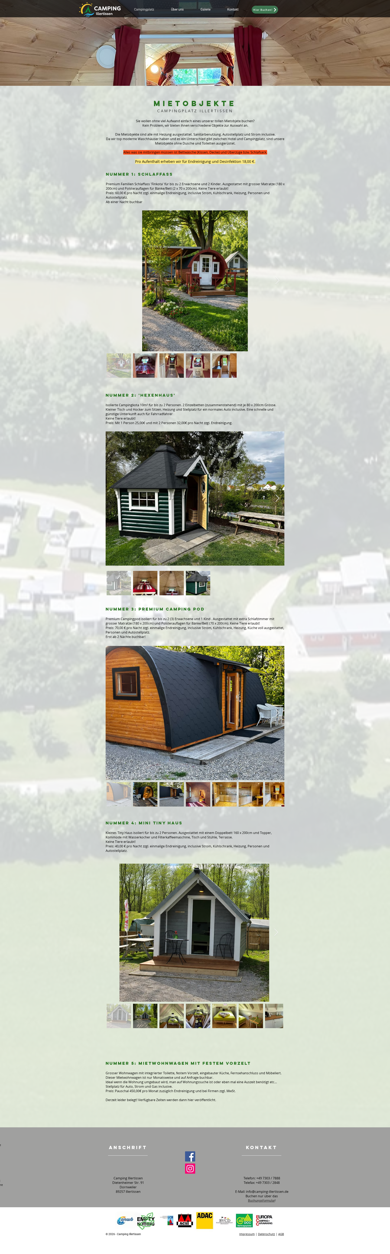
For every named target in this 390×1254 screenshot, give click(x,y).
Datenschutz (266, 1234)
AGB (281, 1234)
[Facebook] (190, 1156)
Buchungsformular (261, 1201)
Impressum (247, 1234)
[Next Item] (277, 281)
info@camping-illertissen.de (267, 1191)
